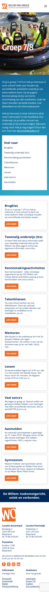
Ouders (29, 583)
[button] (45, 6)
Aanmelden (10, 182)
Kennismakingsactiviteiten (17, 157)
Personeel (6, 578)
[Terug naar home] (15, 6)
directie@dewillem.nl (28, 130)
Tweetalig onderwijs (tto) (16, 152)
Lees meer (11, 224)
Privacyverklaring (10, 586)
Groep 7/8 (31, 581)
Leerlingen (31, 578)
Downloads (7, 581)
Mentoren (9, 167)
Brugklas (8, 147)
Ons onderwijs (32, 586)
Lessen (7, 172)
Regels (5, 583)
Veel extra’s (10, 177)
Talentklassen (11, 162)
